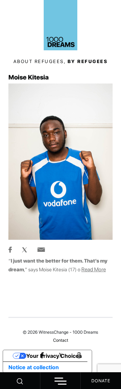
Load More (60, 301)
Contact (60, 340)
